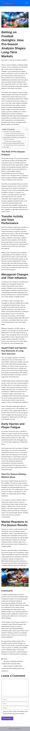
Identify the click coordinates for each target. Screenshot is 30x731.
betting (3, 647)
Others (5, 659)
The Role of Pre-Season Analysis (12, 131)
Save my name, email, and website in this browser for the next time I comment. (15, 712)
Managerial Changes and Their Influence (15, 135)
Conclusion (6, 147)
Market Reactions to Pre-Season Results (15, 145)
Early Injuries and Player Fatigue (13, 141)
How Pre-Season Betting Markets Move (13, 143)
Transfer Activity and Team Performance (15, 133)
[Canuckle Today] (8, 3)
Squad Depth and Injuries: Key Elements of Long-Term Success (14, 138)
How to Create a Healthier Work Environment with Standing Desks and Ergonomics (12, 668)
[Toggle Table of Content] (25, 129)
